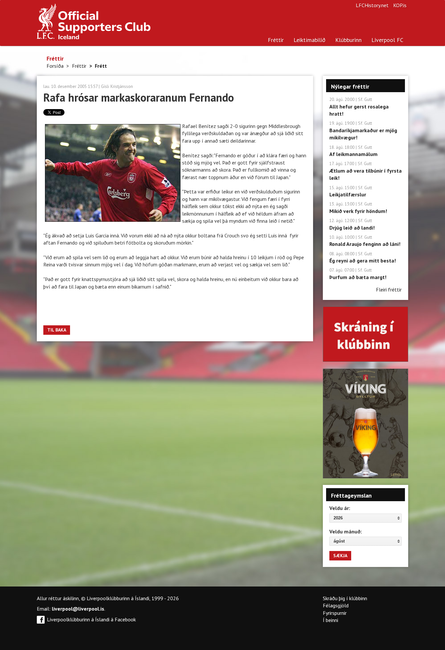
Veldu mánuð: (345, 531)
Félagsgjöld (336, 605)
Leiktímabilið (309, 40)
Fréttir (276, 40)
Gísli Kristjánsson (117, 86)
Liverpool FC (387, 40)
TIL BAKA (56, 330)
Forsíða (55, 66)
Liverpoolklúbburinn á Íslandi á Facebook (91, 619)
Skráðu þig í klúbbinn (345, 598)
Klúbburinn (348, 40)
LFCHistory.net (372, 5)
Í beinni (330, 620)
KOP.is (400, 5)
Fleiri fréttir (389, 289)
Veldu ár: (339, 508)
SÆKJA (340, 555)
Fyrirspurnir (335, 613)
